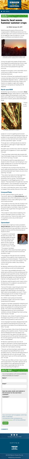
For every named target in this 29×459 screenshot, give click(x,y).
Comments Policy (7, 420)
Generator (18, 457)
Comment (5, 397)
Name (4, 378)
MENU (7, 11)
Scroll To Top (14, 443)
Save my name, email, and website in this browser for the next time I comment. (13, 392)
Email (4, 383)
